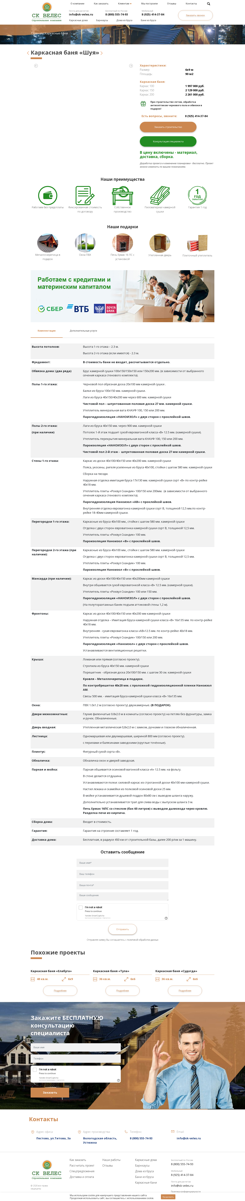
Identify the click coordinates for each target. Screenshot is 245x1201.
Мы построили (149, 3)
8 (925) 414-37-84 (153, 14)
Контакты (191, 3)
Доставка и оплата (82, 1177)
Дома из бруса (124, 20)
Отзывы (171, 3)
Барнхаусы (102, 20)
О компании (77, 3)
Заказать (50, 1092)
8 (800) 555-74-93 (116, 14)
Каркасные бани (146, 1182)
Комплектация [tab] (47, 330)
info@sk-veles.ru (81, 14)
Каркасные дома (78, 20)
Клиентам (123, 3)
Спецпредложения (82, 1171)
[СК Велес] (47, 11)
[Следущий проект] (102, 52)
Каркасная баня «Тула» (111, 971)
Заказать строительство (168, 127)
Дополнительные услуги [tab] (83, 330)
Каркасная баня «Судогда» (176, 971)
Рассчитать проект (82, 1165)
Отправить (122, 929)
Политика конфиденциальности (186, 1191)
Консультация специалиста (168, 141)
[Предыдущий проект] (28, 52)
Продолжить (168, 1197)
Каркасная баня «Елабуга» (51, 971)
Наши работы (111, 1160)
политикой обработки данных (142, 939)
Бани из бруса (148, 20)
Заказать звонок (195, 15)
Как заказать (101, 3)
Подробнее (60, 990)
